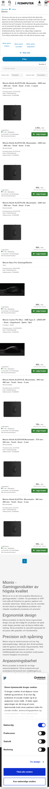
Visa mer (26, 53)
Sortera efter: (5, 75)
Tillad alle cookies (24, 772)
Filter (24, 59)
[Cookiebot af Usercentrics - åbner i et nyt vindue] (34, 678)
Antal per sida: (30, 75)
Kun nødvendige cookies (24, 781)
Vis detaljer (35, 762)
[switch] (41, 733)
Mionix (14, 9)
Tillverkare (4, 9)
